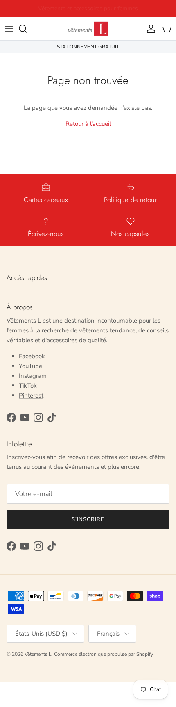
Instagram (33, 376)
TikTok (28, 386)
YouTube (30, 366)
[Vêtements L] (88, 28)
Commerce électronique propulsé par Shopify (103, 654)
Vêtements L (38, 654)
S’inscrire (88, 519)
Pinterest (31, 395)
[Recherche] (27, 29)
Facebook (32, 356)
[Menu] (9, 29)
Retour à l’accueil (88, 124)
